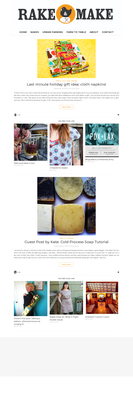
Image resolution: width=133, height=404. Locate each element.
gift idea (66, 81)
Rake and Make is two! (24, 163)
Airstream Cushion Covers (97, 317)
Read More (66, 107)
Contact (108, 32)
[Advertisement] (29, 355)
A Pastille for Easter (59, 168)
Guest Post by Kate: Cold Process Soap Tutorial (67, 242)
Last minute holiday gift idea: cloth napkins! (66, 84)
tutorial (70, 238)
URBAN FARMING (52, 32)
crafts (58, 81)
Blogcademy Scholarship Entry (99, 159)
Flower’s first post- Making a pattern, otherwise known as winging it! (27, 321)
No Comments (74, 88)
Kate (19, 272)
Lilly (19, 115)
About (94, 32)
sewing (74, 81)
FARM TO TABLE (76, 32)
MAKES (34, 32)
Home (23, 32)
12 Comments (74, 246)
